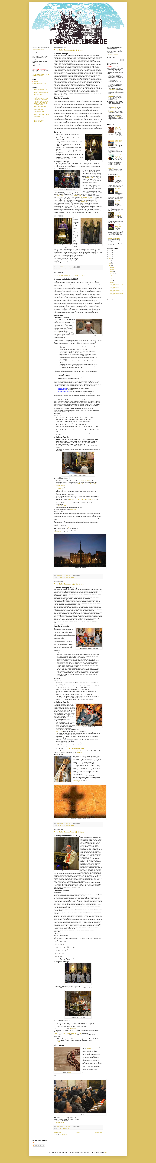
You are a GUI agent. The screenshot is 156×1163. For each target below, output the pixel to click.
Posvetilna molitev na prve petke (41, 113)
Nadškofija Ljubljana (38, 91)
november (112, 269)
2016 (110, 265)
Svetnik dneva (37, 116)
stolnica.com (80, 752)
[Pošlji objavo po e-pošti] (73, 267)
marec (111, 280)
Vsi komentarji (37, 1145)
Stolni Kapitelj (37, 108)
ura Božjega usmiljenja (114, 89)
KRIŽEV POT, (77, 196)
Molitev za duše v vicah (39, 111)
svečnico (89, 1048)
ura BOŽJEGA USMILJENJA (74, 1033)
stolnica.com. (65, 214)
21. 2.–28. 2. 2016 (61, 577)
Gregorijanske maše (38, 109)
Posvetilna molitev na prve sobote (41, 114)
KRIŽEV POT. (73, 1028)
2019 (110, 260)
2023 (110, 252)
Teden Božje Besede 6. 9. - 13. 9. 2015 (119, 190)
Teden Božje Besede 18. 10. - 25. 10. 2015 (118, 214)
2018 (110, 262)
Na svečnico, (57, 987)
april (111, 278)
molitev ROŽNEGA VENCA (84, 480)
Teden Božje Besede (69, 268)
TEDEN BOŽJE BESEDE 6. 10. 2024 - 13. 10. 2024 (118, 142)
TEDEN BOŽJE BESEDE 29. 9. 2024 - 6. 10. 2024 (119, 156)
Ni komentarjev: (68, 266)
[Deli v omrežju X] (76, 267)
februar (111, 282)
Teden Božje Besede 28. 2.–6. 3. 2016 (69, 50)
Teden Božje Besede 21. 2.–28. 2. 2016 (69, 275)
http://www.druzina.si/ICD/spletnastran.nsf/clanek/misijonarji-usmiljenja (72, 527)
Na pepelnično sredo (59, 333)
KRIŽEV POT (89, 178)
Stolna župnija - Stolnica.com (40, 89)
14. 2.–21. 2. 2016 (61, 825)
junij (111, 275)
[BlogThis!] (75, 267)
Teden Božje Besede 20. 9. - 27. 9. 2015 (119, 178)
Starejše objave (98, 1132)
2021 (110, 256)
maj (111, 277)
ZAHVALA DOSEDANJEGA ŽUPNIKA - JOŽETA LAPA (114, 238)
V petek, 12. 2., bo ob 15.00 (60, 1033)
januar (111, 297)
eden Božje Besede (69, 1128)
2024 (110, 250)
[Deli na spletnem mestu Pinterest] (79, 267)
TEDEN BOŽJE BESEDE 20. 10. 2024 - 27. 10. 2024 (118, 129)
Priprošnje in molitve (38, 94)
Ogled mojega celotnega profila (39, 83)
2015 (110, 299)
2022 (110, 254)
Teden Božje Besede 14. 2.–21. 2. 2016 (69, 584)
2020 (110, 258)
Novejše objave (57, 1132)
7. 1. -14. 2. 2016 (61, 1128)
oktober (111, 271)
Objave (36, 1143)
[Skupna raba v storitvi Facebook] (78, 267)
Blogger (105, 1152)
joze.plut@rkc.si (57, 531)
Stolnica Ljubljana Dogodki (40, 106)
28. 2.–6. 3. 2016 (61, 268)
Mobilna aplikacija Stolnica (38, 49)
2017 (110, 263)
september (112, 273)
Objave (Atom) (64, 1134)
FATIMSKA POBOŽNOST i (87, 197)
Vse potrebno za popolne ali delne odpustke (40, 118)
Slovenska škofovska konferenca (41, 92)
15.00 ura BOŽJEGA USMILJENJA (86, 499)
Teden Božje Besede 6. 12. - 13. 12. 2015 (119, 202)
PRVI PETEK (114, 107)
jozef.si (69, 1072)
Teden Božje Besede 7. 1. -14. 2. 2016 (69, 832)
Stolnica (36, 81)
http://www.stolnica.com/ (59, 533)
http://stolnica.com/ (112, 121)
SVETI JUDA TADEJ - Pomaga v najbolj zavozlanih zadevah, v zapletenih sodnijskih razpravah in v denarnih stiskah (41, 103)
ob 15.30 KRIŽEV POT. (62, 505)
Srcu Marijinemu (116, 116)
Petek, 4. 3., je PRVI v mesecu (61, 196)
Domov (78, 1132)
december (112, 267)
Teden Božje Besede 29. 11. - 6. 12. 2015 (119, 226)
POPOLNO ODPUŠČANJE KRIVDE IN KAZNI (40, 121)
